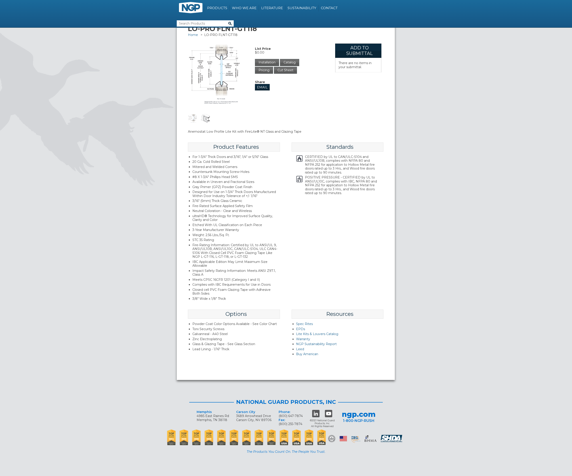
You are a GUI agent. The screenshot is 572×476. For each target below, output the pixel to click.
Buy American (307, 354)
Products (217, 8)
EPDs (300, 329)
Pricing (264, 70)
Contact (329, 8)
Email (262, 87)
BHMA (370, 438)
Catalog (290, 62)
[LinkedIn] (316, 413)
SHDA (392, 438)
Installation (267, 62)
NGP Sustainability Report (316, 344)
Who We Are (244, 8)
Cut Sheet (285, 70)
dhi (355, 439)
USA (343, 438)
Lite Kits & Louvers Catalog (317, 334)
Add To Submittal (359, 50)
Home (193, 35)
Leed (300, 349)
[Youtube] (328, 413)
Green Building (331, 438)
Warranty (303, 339)
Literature (272, 8)
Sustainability (302, 8)
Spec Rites (304, 324)
